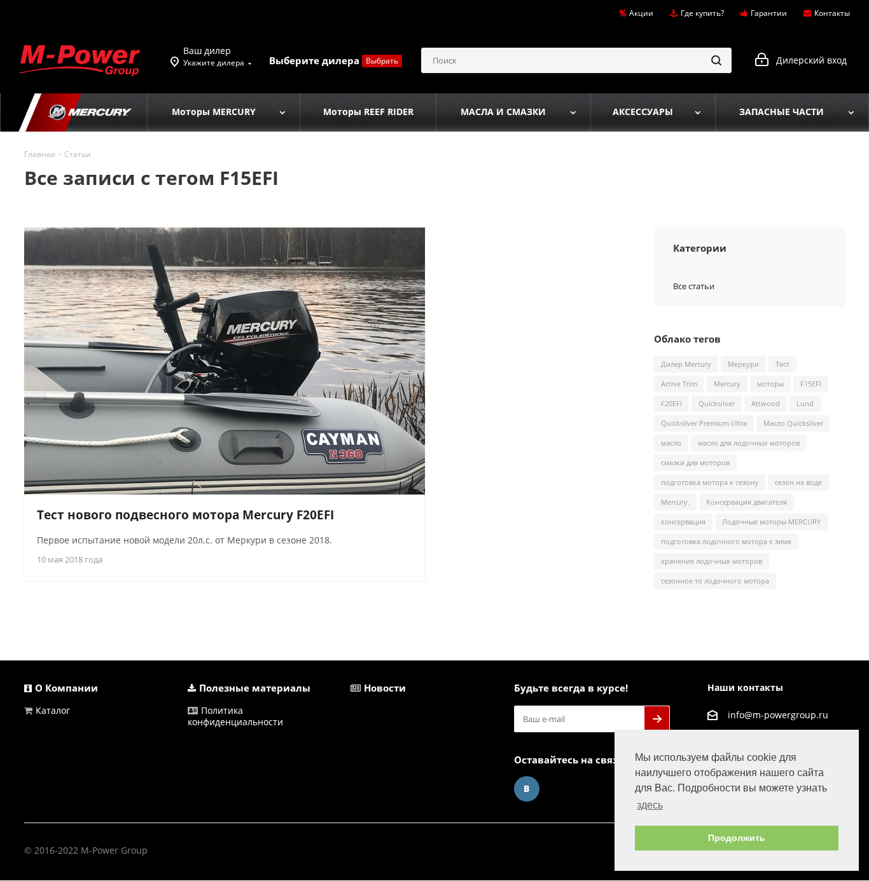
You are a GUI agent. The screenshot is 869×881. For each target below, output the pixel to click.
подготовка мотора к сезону (709, 482)
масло (671, 442)
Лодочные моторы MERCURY (771, 521)
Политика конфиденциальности (235, 716)
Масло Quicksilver (793, 423)
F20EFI (671, 403)
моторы (770, 383)
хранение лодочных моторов (711, 561)
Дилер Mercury (686, 364)
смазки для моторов (695, 462)
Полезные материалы (254, 687)
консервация (683, 521)
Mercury (727, 383)
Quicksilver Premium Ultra (704, 423)
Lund (805, 403)
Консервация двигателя (746, 502)
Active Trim (679, 383)
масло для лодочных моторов (749, 442)
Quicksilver (717, 403)
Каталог (53, 710)
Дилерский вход (807, 60)
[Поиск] (716, 60)
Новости (385, 687)
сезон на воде (798, 482)
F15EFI (810, 383)
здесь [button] (650, 805)
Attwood (765, 403)
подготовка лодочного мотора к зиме (726, 541)
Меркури (743, 364)
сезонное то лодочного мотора (715, 580)
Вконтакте (526, 789)
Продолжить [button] (736, 838)
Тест (782, 364)
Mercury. (675, 502)
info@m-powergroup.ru (778, 715)
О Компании (66, 687)
